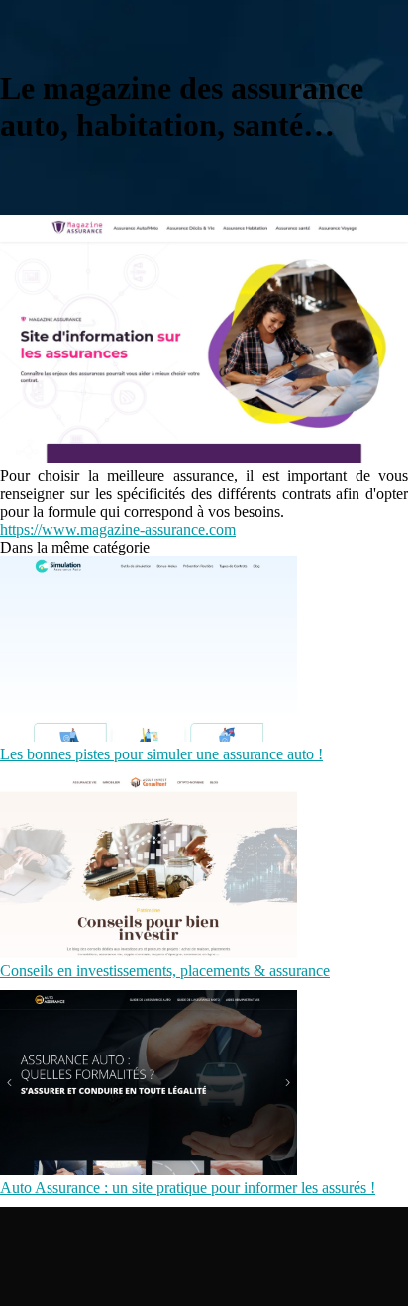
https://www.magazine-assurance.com (118, 529)
